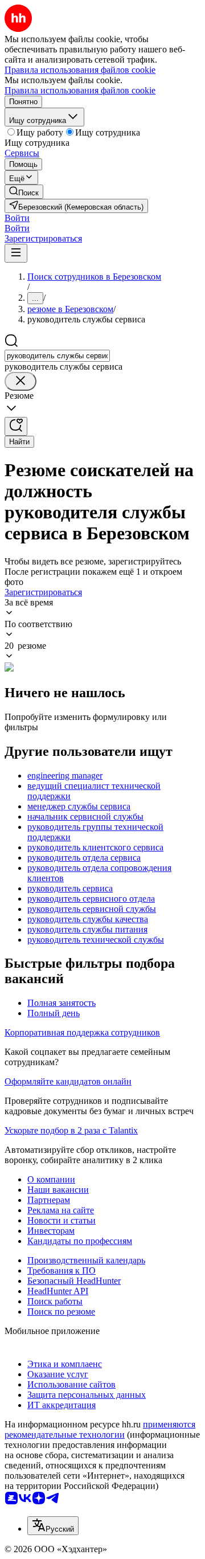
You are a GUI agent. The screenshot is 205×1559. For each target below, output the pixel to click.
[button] (17, 218)
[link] (24, 192)
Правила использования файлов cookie (80, 90)
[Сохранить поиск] (16, 426)
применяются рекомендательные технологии (100, 1429)
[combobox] (57, 356)
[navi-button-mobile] (16, 253)
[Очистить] (20, 381)
